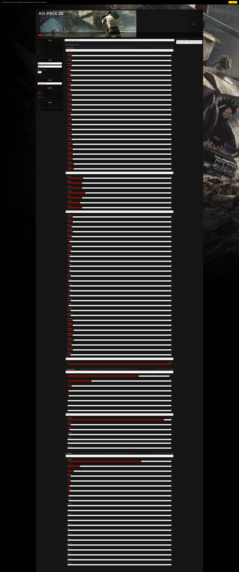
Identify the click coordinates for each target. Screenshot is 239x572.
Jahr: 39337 (40, 95)
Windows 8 (70, 508)
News (39, 43)
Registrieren (40, 74)
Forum (39, 50)
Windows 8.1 (70, 484)
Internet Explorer (71, 408)
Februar (74, 40)
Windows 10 (70, 464)
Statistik (70, 40)
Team (39, 48)
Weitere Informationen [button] (42, 2)
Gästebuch (40, 52)
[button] (45, 23)
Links (39, 54)
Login (40, 72)
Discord (40, 35)
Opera (69, 403)
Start (66, 40)
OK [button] (233, 2)
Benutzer (39, 46)
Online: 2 (39, 91)
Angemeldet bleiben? (43, 69)
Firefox (69, 384)
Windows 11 (70, 518)
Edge (69, 389)
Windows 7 (70, 469)
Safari (69, 394)
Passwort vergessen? (42, 76)
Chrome (69, 379)
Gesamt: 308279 (41, 98)
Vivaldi (69, 398)
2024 (78, 40)
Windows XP (70, 494)
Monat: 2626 (40, 94)
